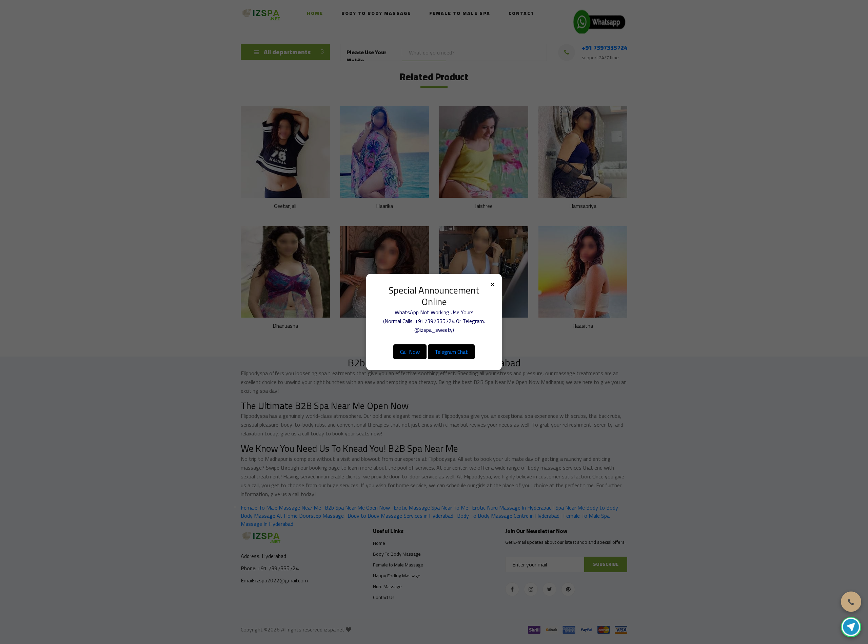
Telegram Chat (451, 352)
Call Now (410, 352)
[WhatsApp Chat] (851, 627)
